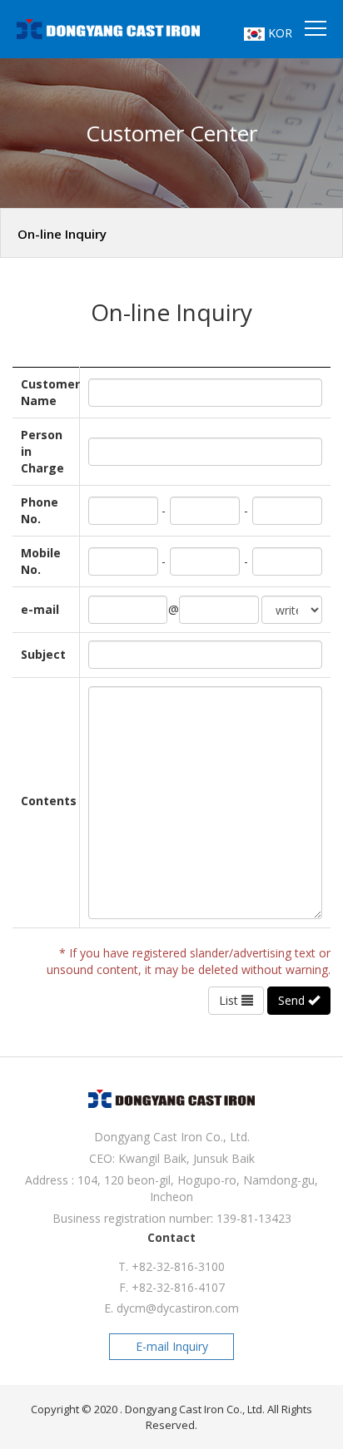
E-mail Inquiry (172, 1346)
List (230, 1000)
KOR (278, 33)
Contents (46, 801)
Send (293, 1000)
